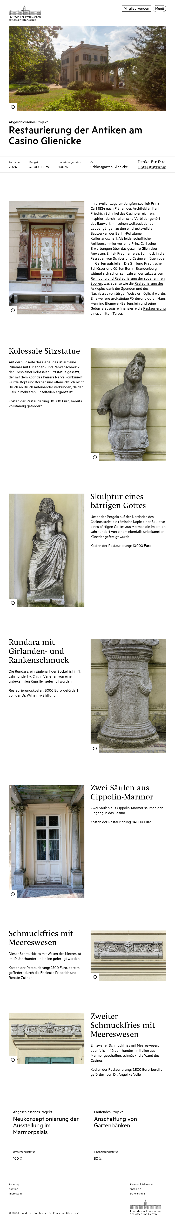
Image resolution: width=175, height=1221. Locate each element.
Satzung (14, 1184)
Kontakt (13, 1189)
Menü (159, 8)
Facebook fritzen (140, 1184)
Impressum (15, 1193)
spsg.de (134, 1189)
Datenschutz (137, 1193)
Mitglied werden (136, 8)
